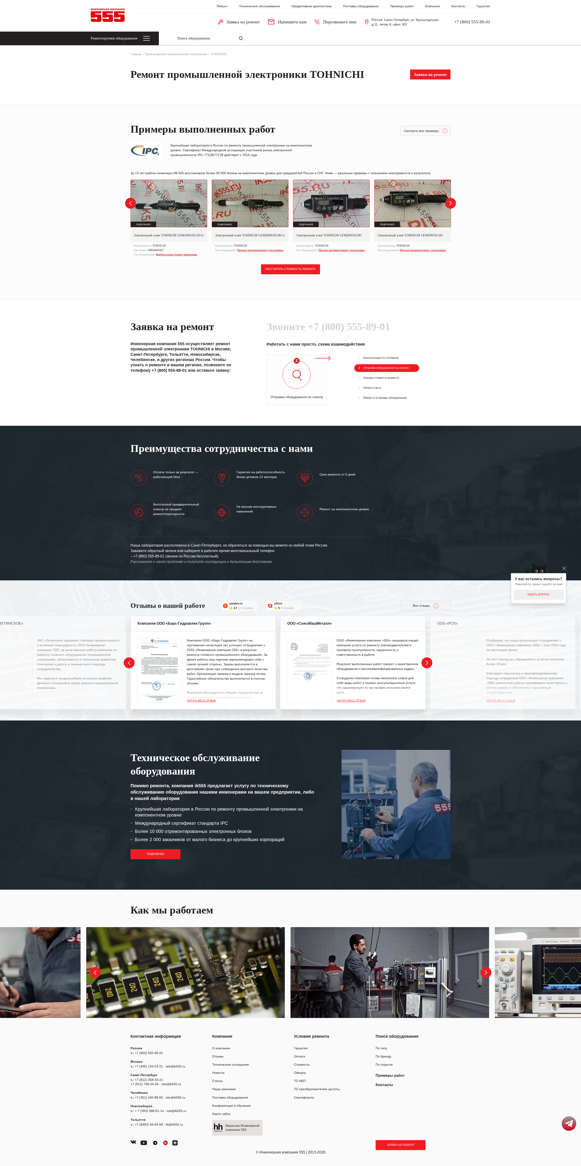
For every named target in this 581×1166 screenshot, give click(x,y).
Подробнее (155, 854)
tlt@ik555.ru (174, 1124)
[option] (168, 218)
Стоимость (302, 1064)
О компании (221, 1048)
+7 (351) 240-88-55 (149, 1097)
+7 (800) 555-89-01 (472, 21)
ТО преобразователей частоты (317, 1089)
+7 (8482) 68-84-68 (149, 1124)
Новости (218, 1072)
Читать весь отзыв (201, 700)
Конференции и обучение (231, 1105)
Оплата (299, 1056)
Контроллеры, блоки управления (176, 254)
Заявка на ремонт (400, 1144)
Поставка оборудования (361, 6)
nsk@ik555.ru (176, 1111)
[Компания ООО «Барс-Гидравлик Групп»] (159, 670)
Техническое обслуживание (259, 6)
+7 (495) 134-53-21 (149, 1066)
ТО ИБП (300, 1081)
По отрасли (384, 1064)
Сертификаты (304, 1097)
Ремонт (222, 6)
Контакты (458, 6)
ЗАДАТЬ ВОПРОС (538, 594)
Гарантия (483, 6)
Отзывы (218, 1056)
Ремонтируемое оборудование (114, 38)
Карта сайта (221, 1114)
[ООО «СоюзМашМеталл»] (309, 670)
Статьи (217, 1081)
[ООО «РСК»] (459, 670)
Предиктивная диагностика (311, 6)
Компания (432, 6)
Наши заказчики (224, 1089)
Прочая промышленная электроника (260, 250)
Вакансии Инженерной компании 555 (242, 1127)
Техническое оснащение (230, 1064)
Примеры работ (402, 6)
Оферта (300, 1072)
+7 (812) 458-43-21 (149, 1080)
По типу (381, 1048)
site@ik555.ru (175, 1066)
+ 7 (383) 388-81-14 (149, 1111)
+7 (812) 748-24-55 (144, 1084)
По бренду (383, 1056)
